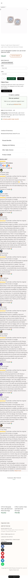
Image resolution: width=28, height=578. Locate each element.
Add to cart (11, 78)
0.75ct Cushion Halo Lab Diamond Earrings (21, 508)
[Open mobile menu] (1, 3)
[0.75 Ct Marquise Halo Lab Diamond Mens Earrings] (7, 487)
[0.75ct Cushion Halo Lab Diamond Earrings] (21, 487)
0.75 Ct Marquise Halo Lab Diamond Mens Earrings (6, 508)
